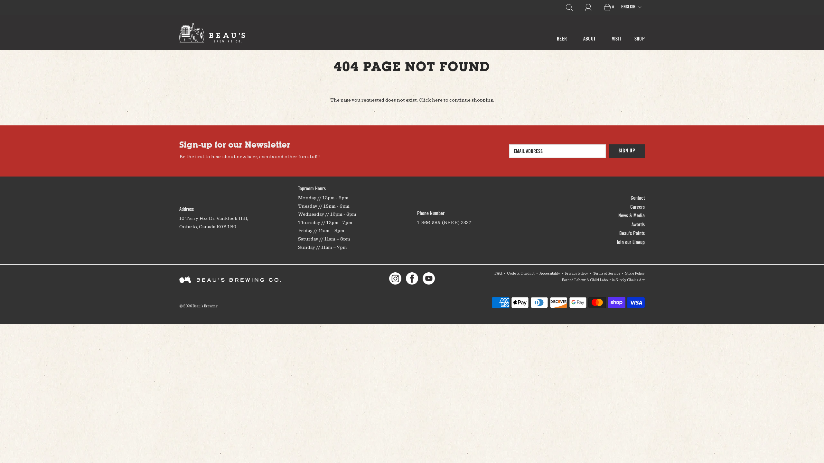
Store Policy (635, 273)
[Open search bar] (573, 7)
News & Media (631, 216)
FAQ (498, 273)
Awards (638, 225)
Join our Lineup (631, 242)
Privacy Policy (576, 273)
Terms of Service (606, 273)
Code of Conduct (521, 273)
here (437, 100)
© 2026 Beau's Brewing (198, 306)
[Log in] (592, 7)
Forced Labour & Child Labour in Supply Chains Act (603, 279)
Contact (638, 198)
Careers (637, 207)
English (629, 7)
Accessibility (549, 273)
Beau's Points (632, 233)
